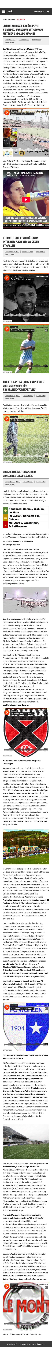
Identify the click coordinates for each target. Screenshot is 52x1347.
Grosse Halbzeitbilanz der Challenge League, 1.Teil (19, 474)
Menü (9, 11)
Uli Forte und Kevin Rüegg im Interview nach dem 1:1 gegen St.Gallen (21, 241)
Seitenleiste (40, 11)
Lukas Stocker (24, 39)
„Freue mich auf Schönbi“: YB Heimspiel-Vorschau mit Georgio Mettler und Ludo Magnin (23, 29)
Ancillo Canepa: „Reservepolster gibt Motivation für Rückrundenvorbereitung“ (23, 386)
